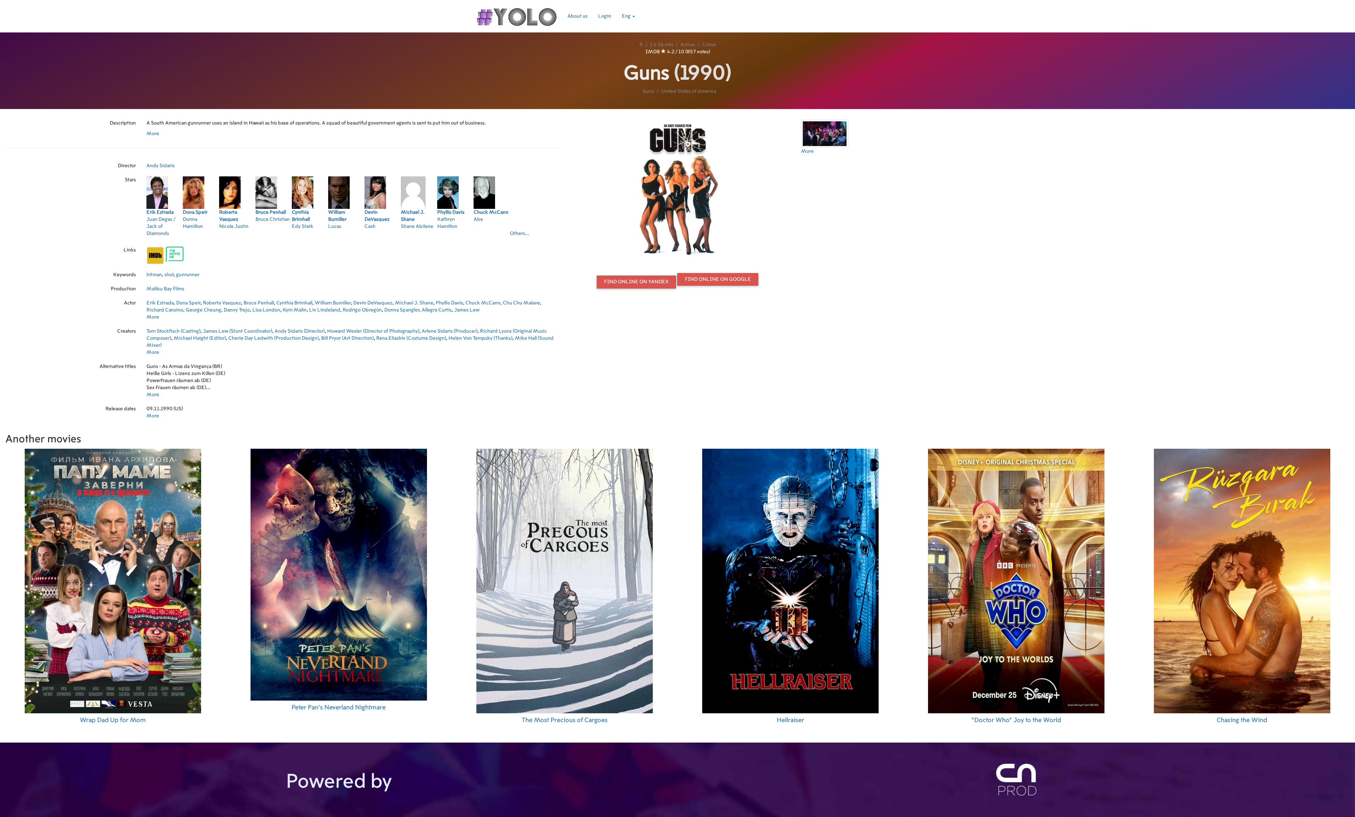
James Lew (467, 310)
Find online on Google (718, 279)
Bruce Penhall (258, 303)
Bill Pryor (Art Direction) (347, 338)
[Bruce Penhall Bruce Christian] (273, 235)
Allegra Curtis (437, 310)
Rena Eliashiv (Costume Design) (411, 338)
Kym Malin (295, 310)
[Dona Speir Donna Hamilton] (201, 235)
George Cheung (203, 310)
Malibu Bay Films (165, 288)
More (152, 133)
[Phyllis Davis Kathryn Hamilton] (455, 235)
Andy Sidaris (160, 165)
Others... (519, 233)
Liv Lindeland (324, 310)
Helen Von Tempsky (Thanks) (480, 338)
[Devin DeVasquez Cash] (383, 235)
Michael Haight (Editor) (200, 338)
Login (604, 16)
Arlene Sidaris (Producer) (449, 331)
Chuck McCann (482, 303)
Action (687, 44)
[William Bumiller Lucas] (346, 235)
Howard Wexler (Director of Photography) (373, 331)
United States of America (688, 91)
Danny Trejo (237, 310)
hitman (154, 274)
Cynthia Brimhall (294, 303)
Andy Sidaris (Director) (300, 331)
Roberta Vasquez (222, 303)
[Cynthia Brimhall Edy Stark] (310, 235)
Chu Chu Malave (521, 303)
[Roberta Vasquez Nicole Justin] (237, 235)
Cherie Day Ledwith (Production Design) (273, 338)
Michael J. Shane (414, 303)
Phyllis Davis (449, 303)
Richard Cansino (164, 310)
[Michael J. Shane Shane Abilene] (419, 235)
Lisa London (266, 310)
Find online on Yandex (636, 281)
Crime (709, 44)
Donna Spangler (401, 310)
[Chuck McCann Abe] (492, 235)
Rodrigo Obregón (362, 310)
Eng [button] (627, 16)
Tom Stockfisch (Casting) (173, 331)
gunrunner (187, 274)
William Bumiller (333, 303)
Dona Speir (188, 303)
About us (577, 16)
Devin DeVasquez (372, 303)
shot (169, 274)
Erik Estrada (160, 303)
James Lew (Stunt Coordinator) (237, 331)
